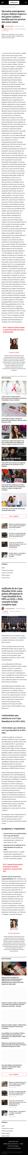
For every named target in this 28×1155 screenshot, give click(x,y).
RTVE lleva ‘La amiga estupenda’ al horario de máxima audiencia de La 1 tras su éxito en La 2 (17, 535)
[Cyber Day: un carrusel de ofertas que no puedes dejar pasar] (14, 500)
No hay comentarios (20, 29)
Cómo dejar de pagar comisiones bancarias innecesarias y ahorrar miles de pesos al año (14, 420)
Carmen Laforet (10, 26)
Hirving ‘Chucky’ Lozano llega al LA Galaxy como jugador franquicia (17, 555)
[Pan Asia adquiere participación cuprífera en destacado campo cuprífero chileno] (14, 1056)
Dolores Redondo (10, 608)
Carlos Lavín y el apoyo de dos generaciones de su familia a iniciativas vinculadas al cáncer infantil (14, 398)
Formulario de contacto (7, 570)
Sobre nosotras (6, 577)
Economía (5, 611)
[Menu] (3, 2)
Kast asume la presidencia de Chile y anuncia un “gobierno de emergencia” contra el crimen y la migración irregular (13, 487)
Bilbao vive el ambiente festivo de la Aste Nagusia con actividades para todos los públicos (17, 526)
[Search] (25, 2)
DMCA (3, 567)
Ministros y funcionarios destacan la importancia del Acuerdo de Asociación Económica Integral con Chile (14, 1044)
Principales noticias (8, 29)
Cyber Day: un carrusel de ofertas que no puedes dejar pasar (13, 509)
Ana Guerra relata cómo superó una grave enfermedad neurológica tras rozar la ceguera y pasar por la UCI (13, 442)
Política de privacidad (7, 572)
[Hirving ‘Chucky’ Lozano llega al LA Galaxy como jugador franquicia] (4, 555)
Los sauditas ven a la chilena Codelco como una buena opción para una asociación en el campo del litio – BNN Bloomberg (13, 1035)
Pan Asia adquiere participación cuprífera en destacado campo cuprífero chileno (12, 1066)
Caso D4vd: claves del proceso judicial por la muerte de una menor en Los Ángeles (13, 464)
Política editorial (6, 575)
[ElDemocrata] (14, 2)
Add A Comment (14, 516)
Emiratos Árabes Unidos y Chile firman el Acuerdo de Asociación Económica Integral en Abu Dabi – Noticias (14, 1004)
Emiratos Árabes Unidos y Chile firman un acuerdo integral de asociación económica (14, 1026)
